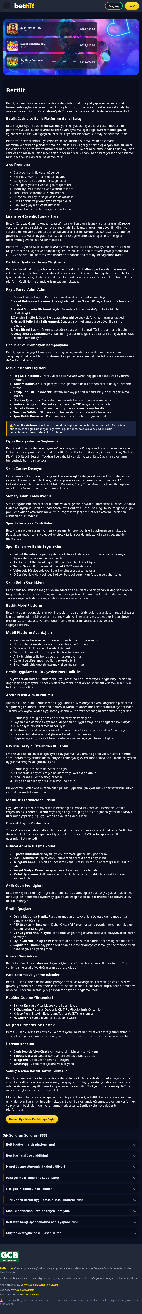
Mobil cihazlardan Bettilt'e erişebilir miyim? (38, 1211)
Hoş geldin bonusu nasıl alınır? (29, 1189)
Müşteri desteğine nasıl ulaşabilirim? (33, 1233)
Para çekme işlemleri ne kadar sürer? (33, 1178)
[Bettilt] (24, 6)
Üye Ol (132, 6)
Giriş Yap (113, 6)
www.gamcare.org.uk (22, 1289)
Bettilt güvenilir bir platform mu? (30, 1144)
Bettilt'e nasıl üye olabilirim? (27, 1155)
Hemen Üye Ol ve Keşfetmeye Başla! (32, 1119)
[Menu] (6, 6)
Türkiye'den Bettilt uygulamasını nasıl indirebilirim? (44, 1200)
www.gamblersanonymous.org (41, 1284)
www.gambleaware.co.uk (35, 1294)
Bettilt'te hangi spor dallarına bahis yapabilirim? (42, 1222)
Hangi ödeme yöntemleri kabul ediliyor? (35, 1167)
